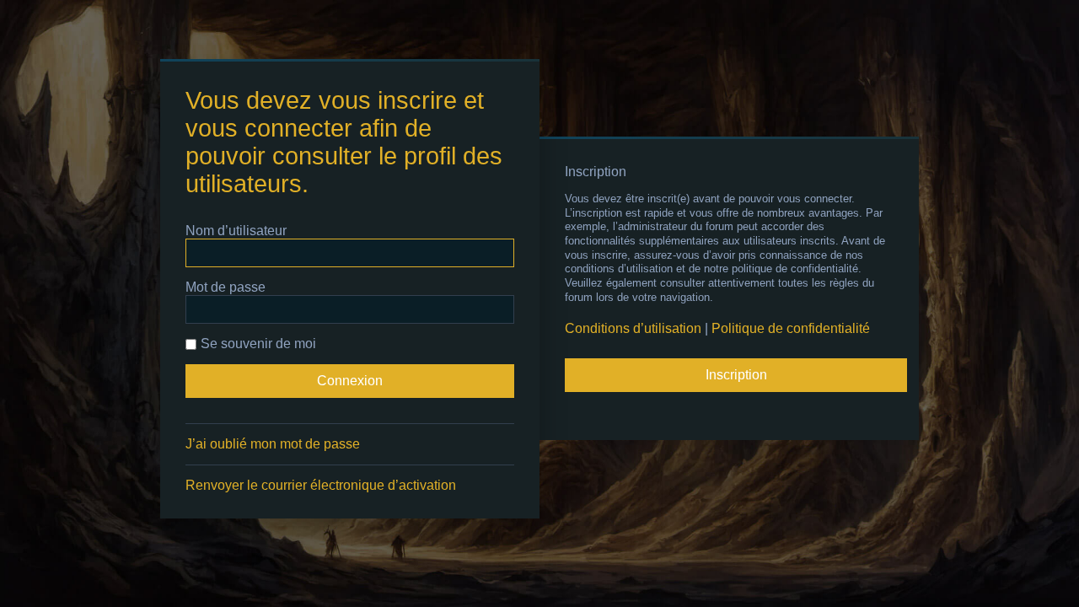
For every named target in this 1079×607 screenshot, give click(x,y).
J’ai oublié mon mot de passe (272, 444)
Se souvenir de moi (258, 343)
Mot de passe (225, 287)
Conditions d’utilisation (633, 328)
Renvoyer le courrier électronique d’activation (320, 485)
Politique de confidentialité (790, 328)
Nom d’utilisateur (236, 230)
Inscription (736, 375)
